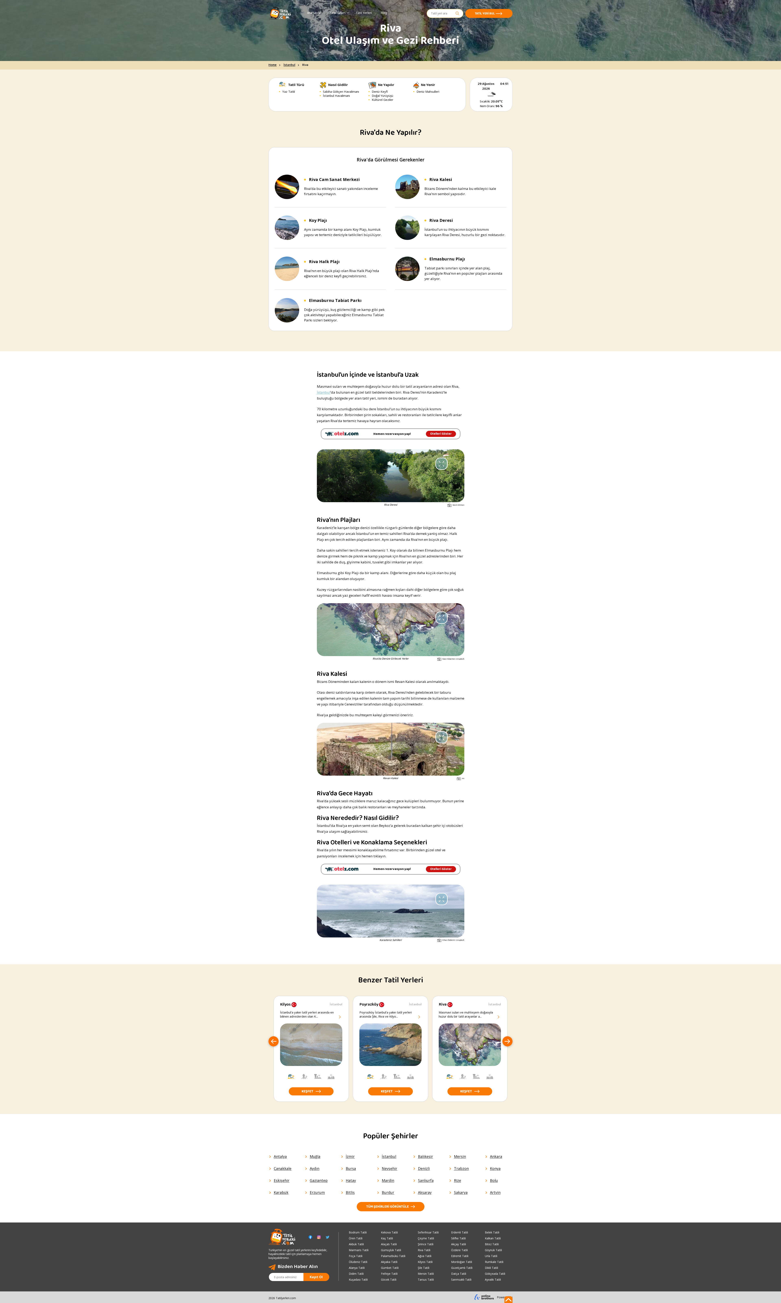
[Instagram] (319, 1237)
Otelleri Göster (441, 434)
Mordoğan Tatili (461, 1262)
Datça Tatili (458, 1274)
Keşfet (307, 1091)
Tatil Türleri (337, 13)
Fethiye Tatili (389, 1274)
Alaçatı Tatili (389, 1244)
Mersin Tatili (426, 1274)
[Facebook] (310, 1237)
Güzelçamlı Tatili (461, 1268)
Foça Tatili (355, 1256)
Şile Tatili (423, 1268)
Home (272, 65)
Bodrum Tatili (358, 1232)
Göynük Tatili (493, 1250)
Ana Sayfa (314, 13)
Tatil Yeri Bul (485, 14)
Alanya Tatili (357, 1268)
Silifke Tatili (458, 1238)
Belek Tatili (492, 1232)
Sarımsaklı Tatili (461, 1279)
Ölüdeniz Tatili (358, 1262)
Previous (273, 1042)
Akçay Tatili (458, 1244)
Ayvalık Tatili (493, 1279)
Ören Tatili (355, 1238)
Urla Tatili (491, 1256)
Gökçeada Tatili (495, 1274)
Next (507, 1042)
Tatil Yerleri (364, 13)
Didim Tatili (356, 1274)
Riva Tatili (424, 1250)
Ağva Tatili (424, 1256)
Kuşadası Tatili (358, 1279)
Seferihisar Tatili (428, 1232)
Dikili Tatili (491, 1268)
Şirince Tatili (425, 1244)
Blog (384, 13)
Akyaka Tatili (389, 1262)
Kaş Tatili (387, 1238)
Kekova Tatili (389, 1232)
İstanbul (289, 65)
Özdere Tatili (459, 1250)
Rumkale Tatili (494, 1262)
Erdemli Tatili (459, 1232)
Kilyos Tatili (425, 1262)
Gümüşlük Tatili (391, 1250)
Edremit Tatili (459, 1256)
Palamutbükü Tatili (393, 1256)
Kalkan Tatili (493, 1238)
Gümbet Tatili (390, 1268)
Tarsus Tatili (426, 1279)
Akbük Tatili (356, 1244)
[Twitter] (327, 1237)
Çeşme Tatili (426, 1238)
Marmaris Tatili (359, 1250)
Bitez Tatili (492, 1244)
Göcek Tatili (388, 1279)
